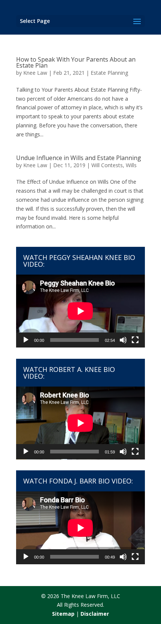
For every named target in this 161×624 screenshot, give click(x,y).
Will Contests (107, 165)
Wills (131, 165)
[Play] (26, 340)
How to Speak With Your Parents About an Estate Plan (76, 62)
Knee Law (35, 72)
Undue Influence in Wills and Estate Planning (78, 158)
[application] (80, 311)
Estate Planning (109, 72)
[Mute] (123, 340)
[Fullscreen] (135, 340)
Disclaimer (94, 613)
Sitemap (63, 613)
